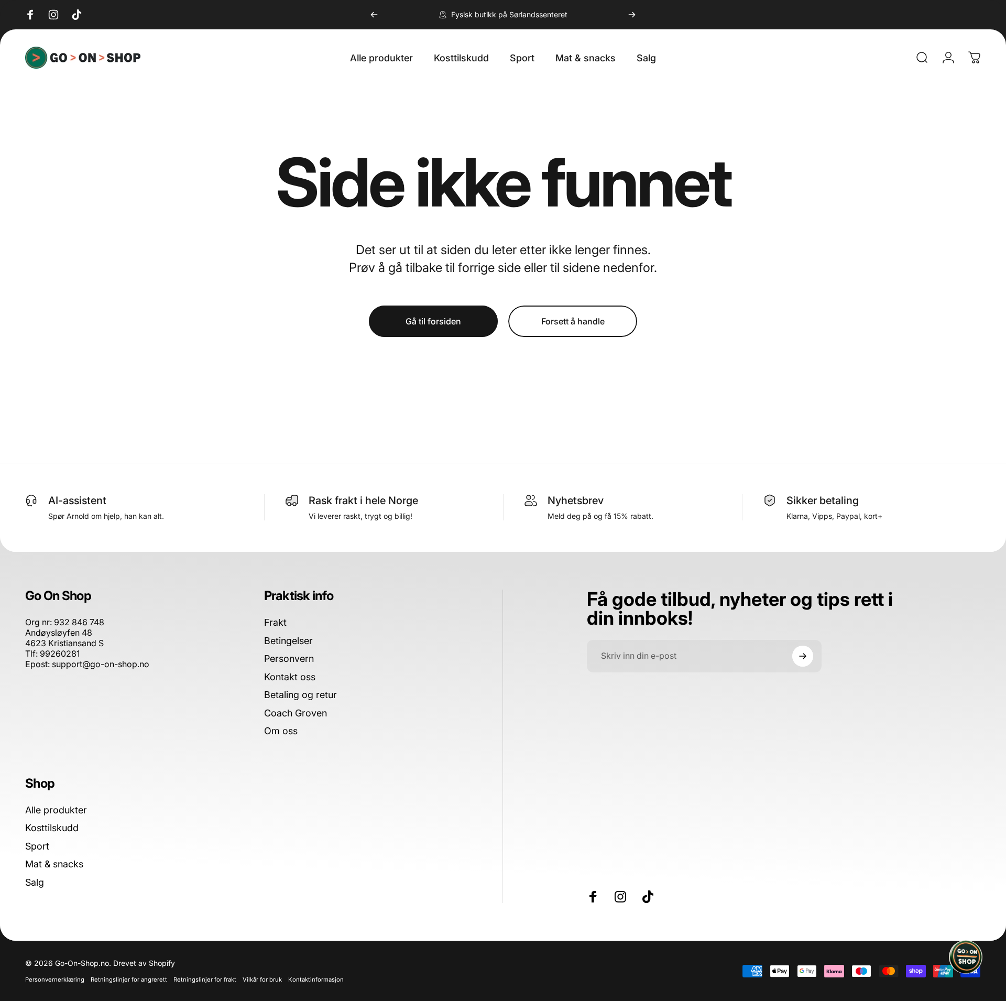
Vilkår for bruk (262, 979)
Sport (37, 846)
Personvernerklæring (54, 979)
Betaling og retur (300, 694)
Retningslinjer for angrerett (129, 979)
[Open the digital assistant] (965, 957)
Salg (34, 882)
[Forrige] (374, 14)
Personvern (289, 658)
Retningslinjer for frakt (204, 979)
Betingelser (288, 640)
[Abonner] (802, 656)
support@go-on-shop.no (100, 664)
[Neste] (631, 14)
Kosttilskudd (52, 827)
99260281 (60, 653)
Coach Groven (295, 713)
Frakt (275, 622)
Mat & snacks (54, 863)
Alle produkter (56, 809)
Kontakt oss (289, 676)
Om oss (281, 730)
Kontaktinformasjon (316, 979)
